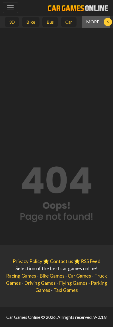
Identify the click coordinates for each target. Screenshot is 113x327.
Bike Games (51, 276)
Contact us (61, 261)
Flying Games (73, 283)
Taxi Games (65, 290)
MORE (92, 21)
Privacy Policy (27, 261)
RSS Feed (90, 261)
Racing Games (21, 276)
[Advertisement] (56, 87)
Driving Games (40, 283)
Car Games (79, 276)
